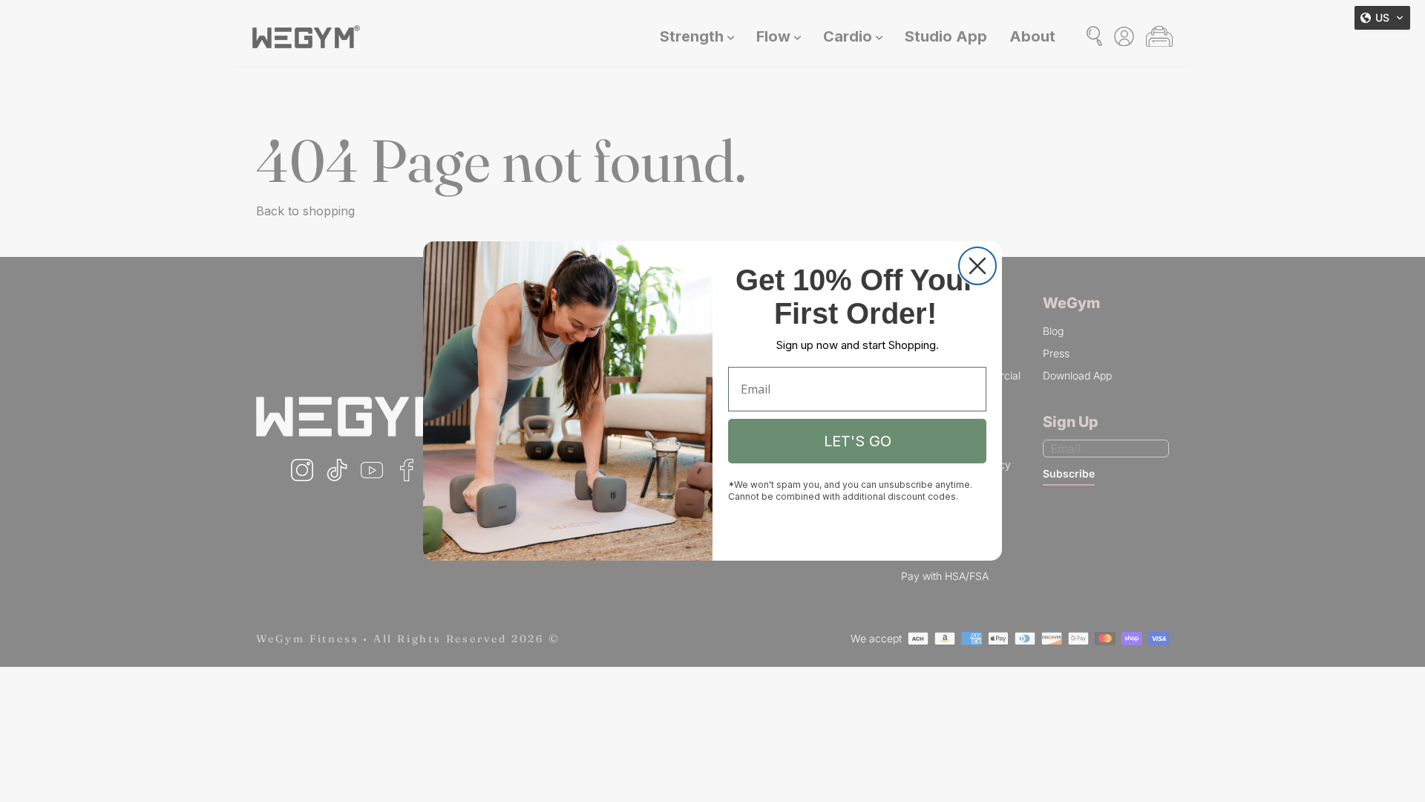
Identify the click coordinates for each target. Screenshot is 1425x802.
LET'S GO (857, 441)
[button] (1382, 18)
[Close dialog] (977, 265)
